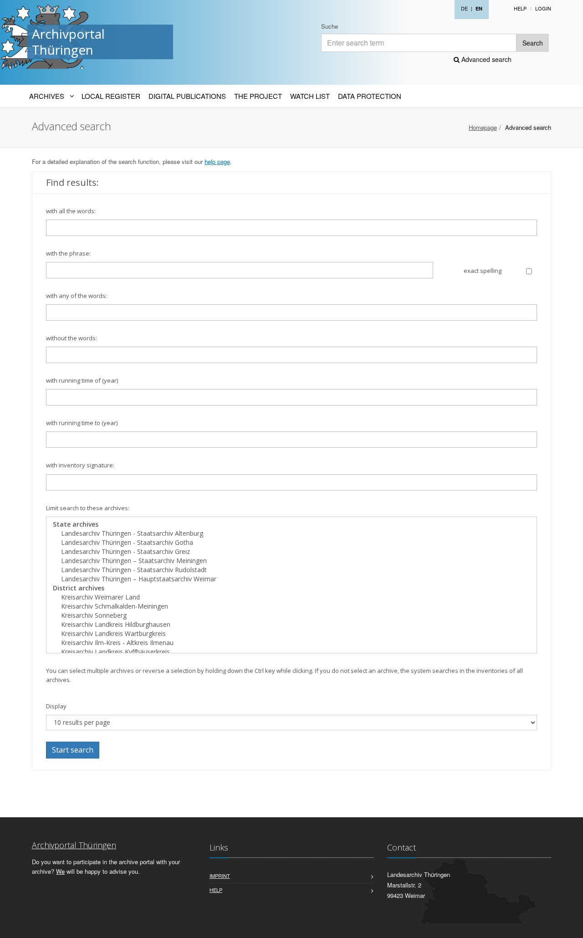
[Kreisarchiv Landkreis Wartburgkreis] (291, 633)
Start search (72, 750)
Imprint (220, 875)
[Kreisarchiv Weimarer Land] (291, 597)
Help (520, 8)
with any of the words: (76, 296)
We (60, 871)
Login (543, 8)
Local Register (111, 96)
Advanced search (485, 59)
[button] (570, 926)
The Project (258, 96)
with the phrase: (68, 253)
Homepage (483, 127)
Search (532, 42)
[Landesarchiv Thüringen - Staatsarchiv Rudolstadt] (291, 569)
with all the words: (71, 211)
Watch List (310, 96)
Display (56, 706)
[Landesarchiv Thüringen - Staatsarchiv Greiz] (291, 551)
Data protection (369, 96)
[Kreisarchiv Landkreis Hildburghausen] (291, 624)
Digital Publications (187, 96)
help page (217, 161)
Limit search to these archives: (87, 508)
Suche (329, 26)
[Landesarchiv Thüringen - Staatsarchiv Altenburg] (291, 533)
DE (464, 8)
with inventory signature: (80, 465)
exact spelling (482, 271)
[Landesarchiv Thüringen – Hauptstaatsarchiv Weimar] (291, 579)
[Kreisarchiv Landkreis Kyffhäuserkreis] (291, 651)
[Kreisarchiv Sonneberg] (291, 615)
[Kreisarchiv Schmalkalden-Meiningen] (291, 606)
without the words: (71, 338)
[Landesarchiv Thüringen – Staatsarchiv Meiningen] (291, 560)
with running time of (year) (82, 380)
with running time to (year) (82, 423)
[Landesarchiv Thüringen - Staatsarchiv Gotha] (291, 542)
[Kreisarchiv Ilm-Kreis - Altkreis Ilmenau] (291, 642)
